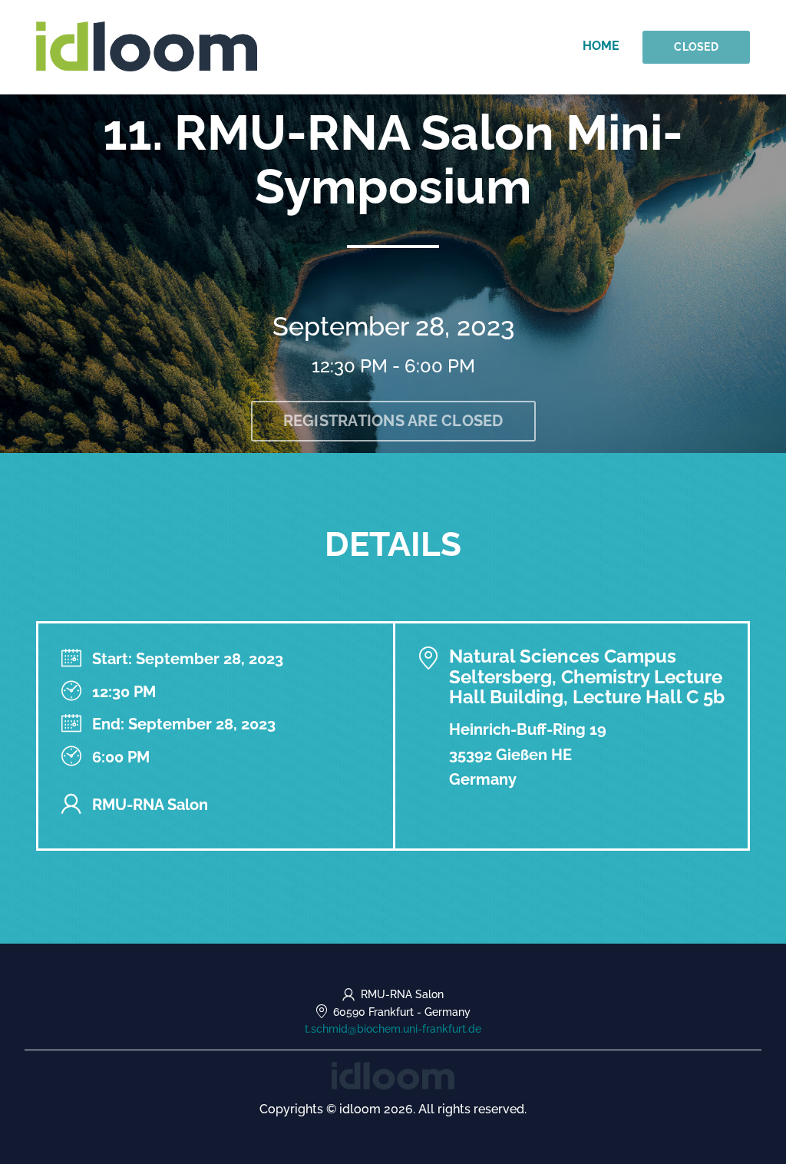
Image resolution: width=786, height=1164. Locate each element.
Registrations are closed (393, 421)
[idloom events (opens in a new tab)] (393, 1074)
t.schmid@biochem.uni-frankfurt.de (393, 1029)
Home (601, 45)
